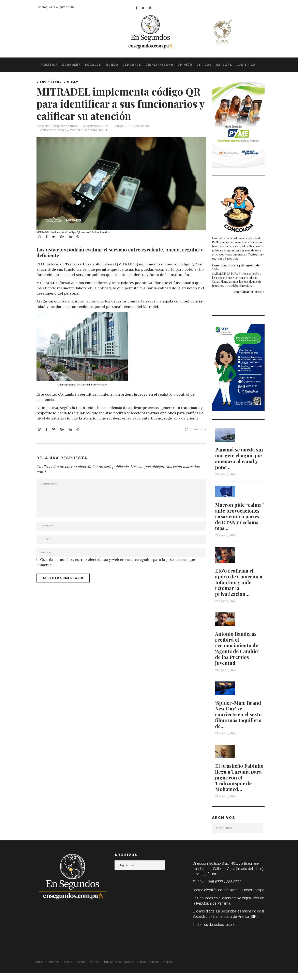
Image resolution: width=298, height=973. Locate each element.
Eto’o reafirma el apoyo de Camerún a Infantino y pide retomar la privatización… (238, 582)
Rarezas (224, 64)
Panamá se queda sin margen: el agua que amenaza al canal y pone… (239, 458)
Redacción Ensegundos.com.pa (57, 126)
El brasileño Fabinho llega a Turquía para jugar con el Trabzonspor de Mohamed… (239, 777)
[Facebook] (136, 8)
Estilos (204, 64)
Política (49, 64)
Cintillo (70, 81)
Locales (93, 64)
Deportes (131, 64)
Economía (71, 64)
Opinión (185, 64)
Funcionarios (141, 126)
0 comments (198, 429)
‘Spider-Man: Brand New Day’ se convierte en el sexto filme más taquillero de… (238, 714)
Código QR (120, 126)
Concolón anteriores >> (249, 292)
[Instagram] (150, 8)
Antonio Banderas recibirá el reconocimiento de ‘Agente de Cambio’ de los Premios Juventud (237, 648)
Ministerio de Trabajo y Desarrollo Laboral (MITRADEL (74, 130)
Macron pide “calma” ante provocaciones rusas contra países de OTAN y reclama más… (239, 516)
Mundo (111, 64)
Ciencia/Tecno (159, 64)
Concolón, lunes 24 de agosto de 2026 (236, 267)
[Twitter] (143, 8)
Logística (246, 64)
